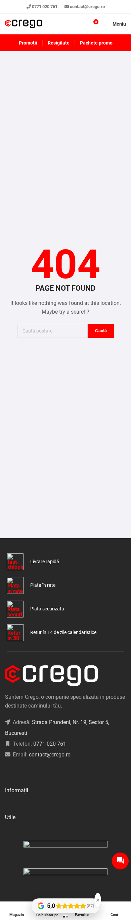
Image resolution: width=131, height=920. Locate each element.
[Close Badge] (97, 900)
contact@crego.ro (87, 6)
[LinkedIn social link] (23, 772)
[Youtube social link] (32, 772)
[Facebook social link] (7, 772)
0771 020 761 (44, 6)
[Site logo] (23, 24)
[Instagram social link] (15, 772)
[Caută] (81, 24)
